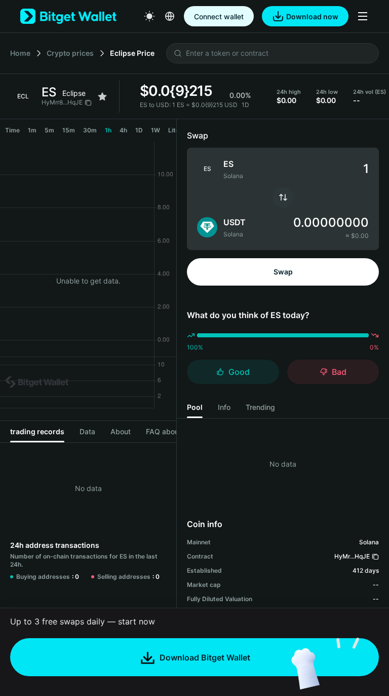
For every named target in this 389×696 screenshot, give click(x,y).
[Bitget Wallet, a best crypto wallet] (68, 16)
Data (87, 431)
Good (239, 372)
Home (20, 53)
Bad (339, 372)
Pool (195, 407)
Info (224, 407)
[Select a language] (170, 16)
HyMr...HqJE (352, 556)
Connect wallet (219, 16)
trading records (37, 431)
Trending (260, 407)
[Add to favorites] (102, 96)
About (120, 431)
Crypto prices (70, 53)
